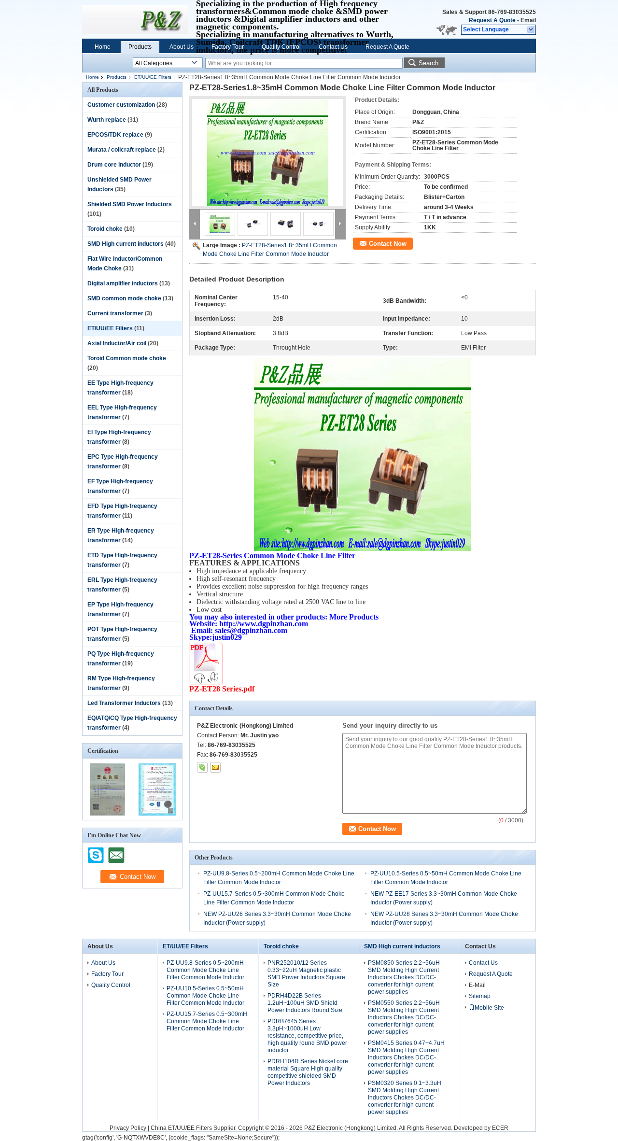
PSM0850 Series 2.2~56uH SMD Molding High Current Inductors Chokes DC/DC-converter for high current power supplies (404, 977)
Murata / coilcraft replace (121, 149)
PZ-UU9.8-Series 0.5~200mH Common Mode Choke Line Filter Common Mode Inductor (205, 970)
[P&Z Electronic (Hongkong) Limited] (531, 30)
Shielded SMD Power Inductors (129, 204)
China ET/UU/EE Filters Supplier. (194, 1128)
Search (428, 63)
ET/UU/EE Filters (152, 77)
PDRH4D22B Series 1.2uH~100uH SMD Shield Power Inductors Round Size (304, 1003)
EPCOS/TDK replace (115, 134)
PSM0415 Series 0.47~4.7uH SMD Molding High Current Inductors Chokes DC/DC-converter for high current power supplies (406, 1057)
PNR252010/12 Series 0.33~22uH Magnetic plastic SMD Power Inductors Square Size (306, 973)
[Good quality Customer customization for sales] (107, 813)
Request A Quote (492, 20)
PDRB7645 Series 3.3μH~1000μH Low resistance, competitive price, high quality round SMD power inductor (307, 1036)
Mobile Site (489, 1007)
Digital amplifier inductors (122, 283)
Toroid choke (105, 228)
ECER (500, 1128)
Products (140, 46)
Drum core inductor (114, 164)
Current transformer (115, 313)
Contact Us (333, 46)
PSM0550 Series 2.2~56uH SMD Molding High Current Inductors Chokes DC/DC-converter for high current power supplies (404, 1017)
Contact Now (388, 243)
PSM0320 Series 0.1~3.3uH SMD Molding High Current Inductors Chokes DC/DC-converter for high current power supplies (404, 1097)
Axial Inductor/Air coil (116, 343)
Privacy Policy (128, 1128)
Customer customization (121, 104)
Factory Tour (227, 46)
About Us (181, 46)
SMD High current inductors (125, 243)
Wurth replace (106, 119)
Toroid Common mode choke (126, 358)
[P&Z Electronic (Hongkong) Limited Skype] (202, 767)
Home (103, 46)
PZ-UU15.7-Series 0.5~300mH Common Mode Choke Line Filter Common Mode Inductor (207, 1021)
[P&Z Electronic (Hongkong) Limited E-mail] (215, 767)
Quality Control (281, 46)
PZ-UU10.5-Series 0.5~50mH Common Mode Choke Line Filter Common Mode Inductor (205, 995)
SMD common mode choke (124, 298)
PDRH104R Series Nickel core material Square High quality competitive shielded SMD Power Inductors (307, 1072)
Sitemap (480, 996)
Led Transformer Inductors (124, 703)
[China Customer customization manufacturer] (135, 19)
